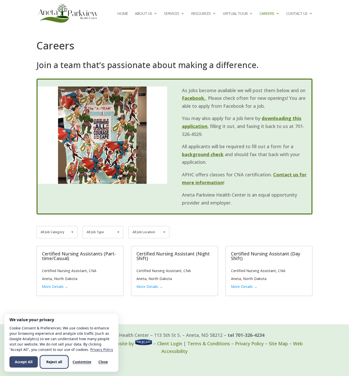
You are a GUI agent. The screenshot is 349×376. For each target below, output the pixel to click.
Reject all (54, 361)
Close (103, 361)
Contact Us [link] (296, 14)
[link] (68, 13)
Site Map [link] (278, 343)
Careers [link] (267, 14)
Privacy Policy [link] (249, 343)
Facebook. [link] (194, 98)
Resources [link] (201, 14)
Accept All (23, 361)
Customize (82, 361)
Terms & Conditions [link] (208, 343)
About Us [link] (143, 14)
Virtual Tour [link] (235, 14)
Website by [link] (122, 343)
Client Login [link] (169, 343)
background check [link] (203, 154)
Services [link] (171, 14)
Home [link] (122, 14)
